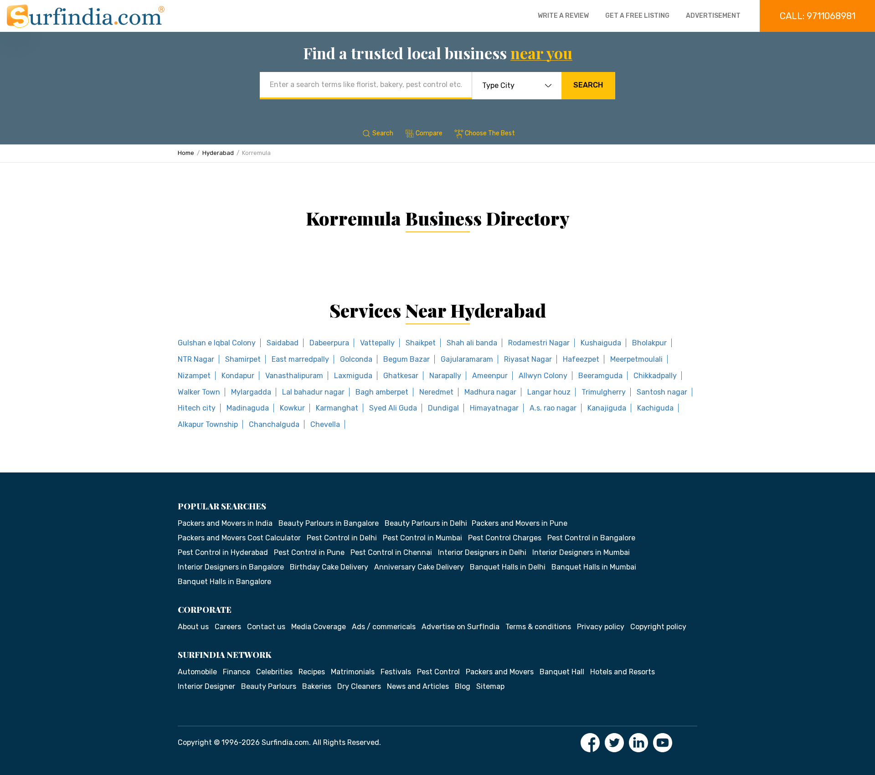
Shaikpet (421, 343)
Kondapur (237, 375)
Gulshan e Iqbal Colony (217, 343)
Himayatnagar (494, 408)
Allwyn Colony (543, 375)
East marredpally (300, 359)
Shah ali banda (472, 343)
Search (588, 85)
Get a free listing (637, 16)
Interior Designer (206, 686)
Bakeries (316, 686)
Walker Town (199, 392)
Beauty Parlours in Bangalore (328, 523)
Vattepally (377, 343)
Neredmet (436, 392)
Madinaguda (247, 408)
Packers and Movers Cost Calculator (239, 538)
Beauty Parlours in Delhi (426, 523)
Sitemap (490, 686)
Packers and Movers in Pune (519, 523)
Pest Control (438, 671)
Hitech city (197, 408)
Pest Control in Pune (309, 552)
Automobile (197, 671)
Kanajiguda (606, 408)
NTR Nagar (196, 359)
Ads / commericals (384, 626)
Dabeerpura (329, 343)
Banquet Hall (562, 671)
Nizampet (194, 375)
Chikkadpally (655, 375)
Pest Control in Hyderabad (223, 552)
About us (193, 626)
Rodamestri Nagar (539, 343)
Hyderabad (218, 152)
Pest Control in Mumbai (422, 538)
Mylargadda (251, 392)
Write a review (563, 16)
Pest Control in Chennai (391, 552)
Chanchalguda (274, 424)
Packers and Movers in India (225, 523)
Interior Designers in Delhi (482, 552)
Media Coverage (318, 626)
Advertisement (713, 16)
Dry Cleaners (359, 686)
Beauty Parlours (268, 686)
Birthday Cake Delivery (329, 567)
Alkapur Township (208, 424)
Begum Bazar (406, 359)
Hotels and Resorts (622, 671)
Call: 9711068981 (817, 15)
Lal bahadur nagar (313, 392)
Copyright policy (658, 626)
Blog (462, 686)
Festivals (396, 671)
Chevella (325, 424)
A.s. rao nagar (553, 408)
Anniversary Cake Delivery (419, 567)
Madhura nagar (490, 392)
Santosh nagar (662, 392)
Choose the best (490, 133)
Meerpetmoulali (636, 359)
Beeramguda (600, 375)
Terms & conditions (538, 626)
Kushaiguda (601, 343)
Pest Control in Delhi (342, 538)
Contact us (266, 626)
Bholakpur (649, 343)
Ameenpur (490, 375)
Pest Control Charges (504, 538)
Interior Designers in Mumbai (581, 552)
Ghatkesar (400, 375)
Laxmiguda (353, 375)
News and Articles (418, 686)
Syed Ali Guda (393, 408)
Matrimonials (353, 671)
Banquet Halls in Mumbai (593, 567)
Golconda (356, 359)
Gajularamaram (467, 359)
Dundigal (443, 408)
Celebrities (274, 671)
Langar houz (549, 392)
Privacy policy (600, 626)
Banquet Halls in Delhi (508, 567)
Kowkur (292, 408)
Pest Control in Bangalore (591, 538)
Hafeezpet (581, 359)
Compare (429, 133)
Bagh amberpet (381, 392)
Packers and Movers (500, 671)
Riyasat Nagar (528, 359)
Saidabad (283, 343)
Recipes (312, 671)
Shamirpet (243, 359)
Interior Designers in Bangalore (231, 567)
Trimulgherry (604, 392)
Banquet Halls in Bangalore (224, 581)
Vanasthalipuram (294, 375)
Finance (236, 671)
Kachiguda (655, 408)
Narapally (445, 375)
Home (186, 152)
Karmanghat (337, 408)
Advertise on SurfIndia (460, 626)
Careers (228, 626)
